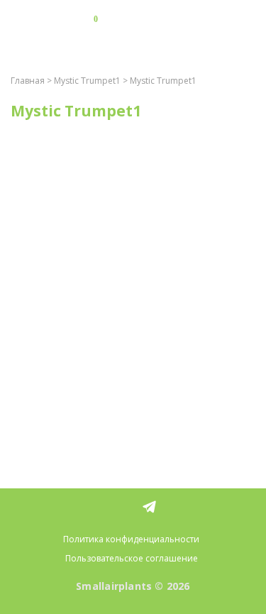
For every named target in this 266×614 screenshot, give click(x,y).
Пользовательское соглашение (131, 558)
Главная (28, 81)
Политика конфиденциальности (131, 539)
